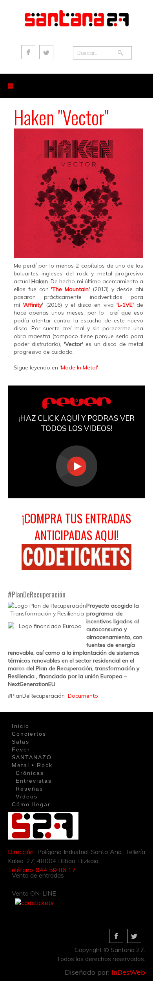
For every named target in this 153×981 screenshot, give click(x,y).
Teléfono (20, 870)
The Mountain (70, 289)
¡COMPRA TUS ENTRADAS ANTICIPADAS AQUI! (76, 526)
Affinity (33, 304)
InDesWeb (128, 972)
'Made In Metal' (79, 367)
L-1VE (125, 304)
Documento (83, 695)
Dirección (21, 852)
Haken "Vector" (61, 117)
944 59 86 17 (56, 870)
